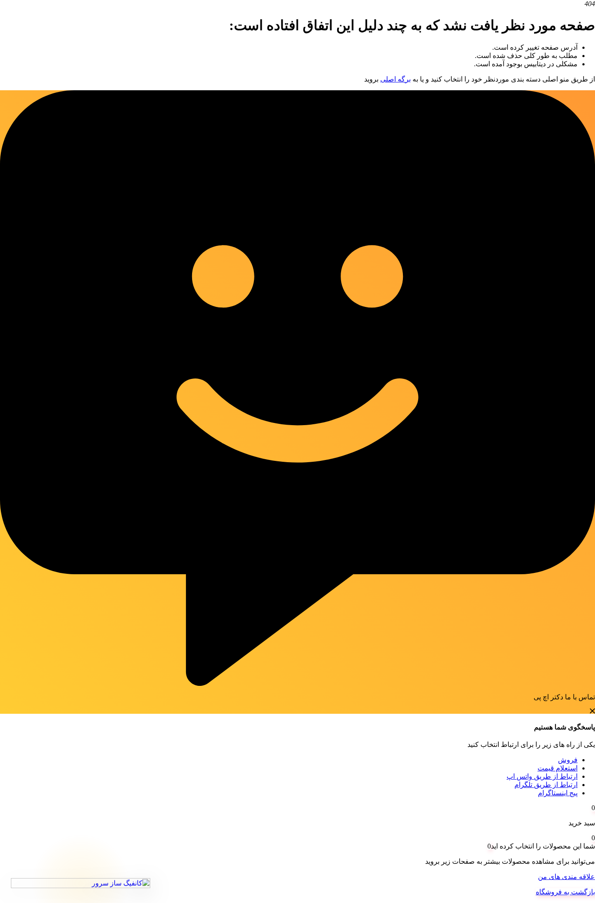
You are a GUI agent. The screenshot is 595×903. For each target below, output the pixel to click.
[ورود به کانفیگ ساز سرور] (80, 884)
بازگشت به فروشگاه (565, 892)
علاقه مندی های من (566, 876)
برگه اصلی (395, 79)
